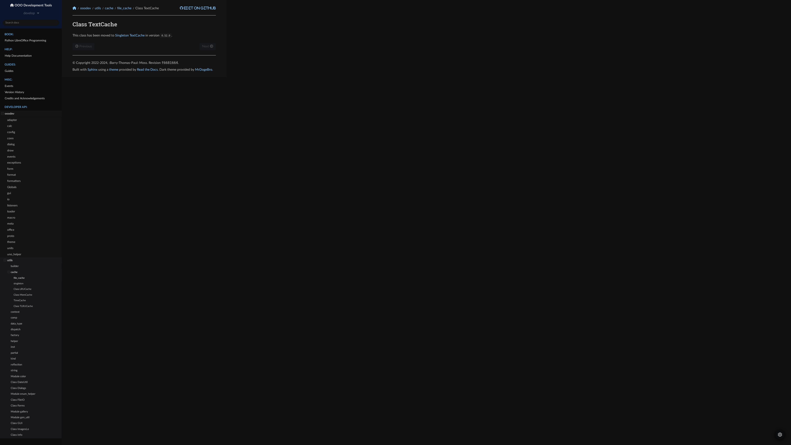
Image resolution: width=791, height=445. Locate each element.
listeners (12, 205)
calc (9, 126)
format (11, 174)
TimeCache (20, 300)
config (11, 132)
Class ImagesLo (20, 429)
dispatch (15, 329)
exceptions (14, 162)
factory (15, 335)
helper (14, 341)
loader (11, 211)
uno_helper (14, 254)
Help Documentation (18, 55)
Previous (85, 46)
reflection (16, 364)
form (10, 168)
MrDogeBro (203, 69)
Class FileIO (18, 400)
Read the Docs (147, 69)
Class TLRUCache (23, 306)
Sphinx (92, 69)
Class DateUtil (19, 382)
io (8, 199)
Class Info (16, 435)
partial (14, 353)
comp (14, 317)
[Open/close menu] (2, 114)
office (10, 229)
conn (10, 138)
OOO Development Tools (33, 5)
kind (13, 358)
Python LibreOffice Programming (25, 40)
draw (10, 150)
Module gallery (19, 411)
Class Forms (18, 405)
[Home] (74, 8)
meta (10, 223)
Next (206, 46)
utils (10, 260)
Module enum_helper (23, 394)
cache (14, 272)
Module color (18, 376)
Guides (9, 71)
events (11, 156)
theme (11, 242)
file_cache (19, 278)
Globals (11, 187)
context (15, 312)
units (10, 248)
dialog (11, 144)
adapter (12, 120)
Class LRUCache (22, 289)
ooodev (9, 113)
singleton (18, 283)
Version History (14, 92)
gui (9, 193)
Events (9, 86)
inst (13, 347)
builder (15, 266)
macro (11, 217)
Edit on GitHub (199, 8)
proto (10, 236)
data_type (16, 323)
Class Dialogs (18, 388)
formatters (14, 181)
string (14, 370)
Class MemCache (23, 295)
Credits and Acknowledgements (25, 98)
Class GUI (16, 423)
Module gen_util (20, 417)
